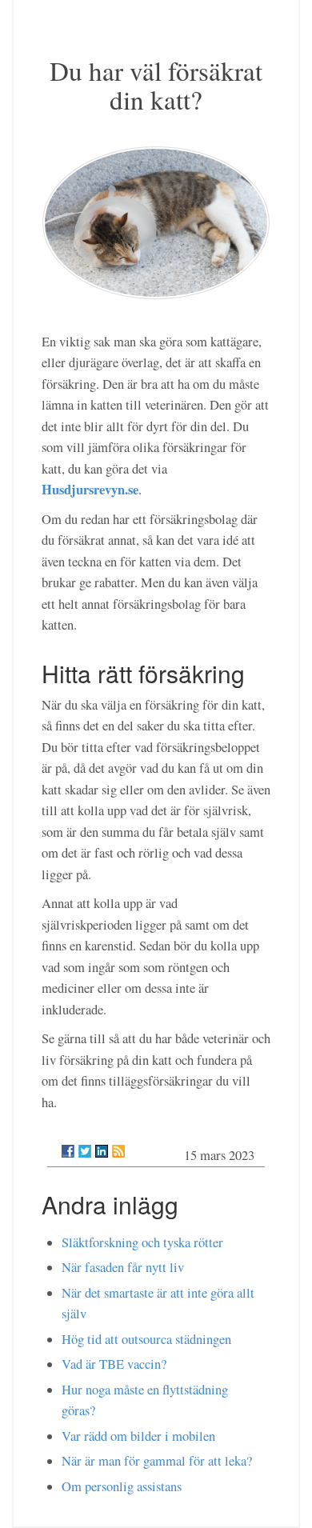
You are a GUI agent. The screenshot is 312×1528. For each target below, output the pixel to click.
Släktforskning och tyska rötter (142, 1242)
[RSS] (118, 1151)
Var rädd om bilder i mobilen (138, 1436)
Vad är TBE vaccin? (114, 1364)
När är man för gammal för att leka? (157, 1461)
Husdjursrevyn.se (90, 489)
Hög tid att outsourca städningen (146, 1339)
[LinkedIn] (101, 1151)
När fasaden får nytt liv (123, 1267)
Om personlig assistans (122, 1486)
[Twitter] (84, 1151)
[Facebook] (68, 1151)
